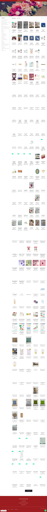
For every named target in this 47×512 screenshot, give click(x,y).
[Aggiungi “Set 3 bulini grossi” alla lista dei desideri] (45, 286)
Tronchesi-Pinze (3, 50)
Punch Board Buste (25, 69)
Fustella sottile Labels (42, 445)
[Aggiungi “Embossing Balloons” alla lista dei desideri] (24, 425)
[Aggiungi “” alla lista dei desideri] (31, 286)
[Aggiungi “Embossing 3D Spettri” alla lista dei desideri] (39, 87)
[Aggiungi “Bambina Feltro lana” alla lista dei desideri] (45, 362)
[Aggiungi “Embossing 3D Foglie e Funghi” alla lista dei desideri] (33, 87)
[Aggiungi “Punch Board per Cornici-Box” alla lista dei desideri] (33, 62)
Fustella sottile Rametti (37, 215)
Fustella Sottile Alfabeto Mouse (32, 56)
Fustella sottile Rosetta (26, 203)
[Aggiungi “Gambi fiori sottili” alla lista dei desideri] (24, 387)
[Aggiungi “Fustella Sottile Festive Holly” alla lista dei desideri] (21, 87)
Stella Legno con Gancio (20, 134)
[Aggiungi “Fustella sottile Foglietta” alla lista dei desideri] (45, 208)
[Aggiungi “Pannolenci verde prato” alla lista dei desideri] (38, 400)
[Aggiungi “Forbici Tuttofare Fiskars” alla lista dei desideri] (21, 62)
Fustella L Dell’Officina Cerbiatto (31, 30)
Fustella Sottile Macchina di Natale (43, 44)
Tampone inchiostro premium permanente (25, 162)
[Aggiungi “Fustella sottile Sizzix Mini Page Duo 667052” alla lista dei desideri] (38, 299)
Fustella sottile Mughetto (14, 215)
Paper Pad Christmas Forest (14, 120)
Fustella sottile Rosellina (31, 203)
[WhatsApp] (45, 508)
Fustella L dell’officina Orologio (42, 281)
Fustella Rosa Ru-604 (35, 331)
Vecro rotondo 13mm (28, 356)
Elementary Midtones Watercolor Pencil (35, 319)
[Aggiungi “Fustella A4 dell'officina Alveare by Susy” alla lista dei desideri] (31, 362)
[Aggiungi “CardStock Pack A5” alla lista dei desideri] (21, 74)
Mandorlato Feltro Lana (15, 344)
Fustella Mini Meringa (31, 43)
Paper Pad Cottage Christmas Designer (20, 121)
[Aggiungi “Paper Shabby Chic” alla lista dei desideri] (31, 299)
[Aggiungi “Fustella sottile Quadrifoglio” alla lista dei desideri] (45, 195)
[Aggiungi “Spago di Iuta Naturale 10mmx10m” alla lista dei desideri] (24, 412)
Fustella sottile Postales (42, 433)
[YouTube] (39, 3)
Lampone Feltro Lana (42, 344)
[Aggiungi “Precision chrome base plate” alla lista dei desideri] (17, 349)
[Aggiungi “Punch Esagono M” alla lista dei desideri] (38, 349)
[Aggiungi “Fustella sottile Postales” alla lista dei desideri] (45, 425)
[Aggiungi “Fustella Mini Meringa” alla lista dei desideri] (33, 35)
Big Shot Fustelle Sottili (4, 26)
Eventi (25, 3)
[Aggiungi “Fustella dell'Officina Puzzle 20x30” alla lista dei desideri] (31, 387)
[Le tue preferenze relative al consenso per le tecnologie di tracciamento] (3, 510)
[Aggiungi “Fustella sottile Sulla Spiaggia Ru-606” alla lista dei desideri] (31, 324)
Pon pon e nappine (37, 228)
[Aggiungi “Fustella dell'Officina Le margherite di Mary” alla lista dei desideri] (31, 233)
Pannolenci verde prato (35, 408)
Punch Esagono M (35, 356)
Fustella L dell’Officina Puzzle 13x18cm (21, 369)
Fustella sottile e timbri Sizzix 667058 (15, 319)
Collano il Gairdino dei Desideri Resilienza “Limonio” (14, 268)
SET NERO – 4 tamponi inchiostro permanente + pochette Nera (31, 162)
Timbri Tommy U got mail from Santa (28, 446)
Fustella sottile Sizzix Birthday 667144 (26, 177)
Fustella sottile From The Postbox (35, 433)
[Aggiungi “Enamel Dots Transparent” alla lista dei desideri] (24, 451)
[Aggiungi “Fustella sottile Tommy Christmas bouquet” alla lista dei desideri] (45, 477)
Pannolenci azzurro (14, 407)
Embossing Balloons (21, 432)
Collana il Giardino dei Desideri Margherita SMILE (14, 282)
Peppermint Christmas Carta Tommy (29, 471)
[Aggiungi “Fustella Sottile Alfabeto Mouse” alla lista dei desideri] (33, 48)
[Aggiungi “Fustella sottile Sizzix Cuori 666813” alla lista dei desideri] (45, 299)
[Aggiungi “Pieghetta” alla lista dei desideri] (39, 62)
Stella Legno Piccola (31, 134)
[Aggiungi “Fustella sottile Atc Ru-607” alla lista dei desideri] (17, 324)
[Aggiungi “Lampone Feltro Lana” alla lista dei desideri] (45, 337)
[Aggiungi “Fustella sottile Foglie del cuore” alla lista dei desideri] (27, 208)
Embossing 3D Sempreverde (14, 107)
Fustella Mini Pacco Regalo (25, 43)
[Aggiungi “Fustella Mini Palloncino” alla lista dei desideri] (17, 233)
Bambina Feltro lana (42, 369)
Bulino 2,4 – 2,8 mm (43, 69)
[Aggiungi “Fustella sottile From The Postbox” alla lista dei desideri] (38, 425)
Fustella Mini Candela (37, 43)
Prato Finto (35, 484)
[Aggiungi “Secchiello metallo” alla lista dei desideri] (31, 273)
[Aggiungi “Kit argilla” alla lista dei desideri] (24, 286)
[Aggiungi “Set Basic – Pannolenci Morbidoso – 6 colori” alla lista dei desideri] (24, 246)
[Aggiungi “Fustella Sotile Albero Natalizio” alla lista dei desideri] (27, 48)
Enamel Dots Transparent (21, 459)
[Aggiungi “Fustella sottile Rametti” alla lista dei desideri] (39, 208)
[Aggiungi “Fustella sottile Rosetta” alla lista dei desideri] (27, 195)
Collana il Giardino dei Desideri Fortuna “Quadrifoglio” (28, 268)
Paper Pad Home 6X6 (37, 107)
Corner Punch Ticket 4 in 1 (43, 176)
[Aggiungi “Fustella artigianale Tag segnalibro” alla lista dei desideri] (31, 477)
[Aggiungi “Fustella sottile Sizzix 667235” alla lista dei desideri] (39, 139)
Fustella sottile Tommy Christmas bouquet (43, 485)
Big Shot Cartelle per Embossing (5, 27)
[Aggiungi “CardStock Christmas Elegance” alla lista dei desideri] (33, 74)
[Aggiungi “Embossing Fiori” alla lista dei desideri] (17, 425)
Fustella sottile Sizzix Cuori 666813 (42, 307)
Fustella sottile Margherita (26, 190)
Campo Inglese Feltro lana (21, 382)
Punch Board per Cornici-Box (31, 69)
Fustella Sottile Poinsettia (26, 95)
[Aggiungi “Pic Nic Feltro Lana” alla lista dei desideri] (31, 337)
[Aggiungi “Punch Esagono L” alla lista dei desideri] (45, 349)
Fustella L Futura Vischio (26, 30)
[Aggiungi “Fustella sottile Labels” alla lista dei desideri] (45, 438)
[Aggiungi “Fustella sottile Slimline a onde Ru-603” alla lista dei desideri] (45, 324)
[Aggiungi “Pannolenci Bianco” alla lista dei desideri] (31, 400)
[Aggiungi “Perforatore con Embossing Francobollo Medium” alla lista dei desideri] (31, 425)
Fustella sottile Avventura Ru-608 (42, 319)
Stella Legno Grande (25, 134)
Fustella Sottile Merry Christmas (43, 82)
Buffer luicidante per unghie (35, 294)
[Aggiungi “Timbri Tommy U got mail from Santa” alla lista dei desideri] (31, 438)
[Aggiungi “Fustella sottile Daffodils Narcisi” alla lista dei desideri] (24, 349)
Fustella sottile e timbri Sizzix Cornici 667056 (22, 319)
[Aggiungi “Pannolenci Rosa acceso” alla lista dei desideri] (24, 477)
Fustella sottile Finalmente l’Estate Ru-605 (21, 332)
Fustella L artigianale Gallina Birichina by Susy (14, 485)
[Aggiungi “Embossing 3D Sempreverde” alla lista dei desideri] (15, 100)
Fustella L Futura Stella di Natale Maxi (20, 30)
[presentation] (29, 25)
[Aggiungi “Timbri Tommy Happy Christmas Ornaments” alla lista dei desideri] (24, 438)
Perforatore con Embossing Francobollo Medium (29, 433)
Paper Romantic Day (21, 306)
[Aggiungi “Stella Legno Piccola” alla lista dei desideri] (33, 126)
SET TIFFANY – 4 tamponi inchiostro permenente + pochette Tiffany (43, 148)
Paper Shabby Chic (28, 306)
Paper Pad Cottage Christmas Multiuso (37, 121)
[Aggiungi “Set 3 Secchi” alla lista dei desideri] (21, 35)
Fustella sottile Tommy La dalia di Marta (29, 254)
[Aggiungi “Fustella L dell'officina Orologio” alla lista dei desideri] (45, 273)
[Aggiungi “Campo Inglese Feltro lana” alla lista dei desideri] (24, 375)
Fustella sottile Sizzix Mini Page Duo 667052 (35, 307)
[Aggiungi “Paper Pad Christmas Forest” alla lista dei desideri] (15, 112)
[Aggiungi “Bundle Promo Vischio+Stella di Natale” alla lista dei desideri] (15, 22)
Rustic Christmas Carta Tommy (15, 471)
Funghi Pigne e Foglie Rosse (37, 134)
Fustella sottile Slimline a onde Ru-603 (42, 332)
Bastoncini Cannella (25, 147)
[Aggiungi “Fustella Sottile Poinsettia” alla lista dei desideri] (27, 87)
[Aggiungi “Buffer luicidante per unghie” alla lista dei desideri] (38, 286)
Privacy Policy (11, 509)
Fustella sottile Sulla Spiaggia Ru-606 (28, 332)
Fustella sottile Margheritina (20, 215)
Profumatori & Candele (4, 45)
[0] (44, 4)
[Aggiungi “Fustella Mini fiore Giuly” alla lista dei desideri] (38, 273)
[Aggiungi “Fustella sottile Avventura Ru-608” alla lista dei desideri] (45, 311)
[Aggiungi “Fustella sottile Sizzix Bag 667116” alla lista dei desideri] (31, 311)
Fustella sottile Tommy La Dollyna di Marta (43, 241)
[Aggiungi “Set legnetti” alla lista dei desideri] (38, 362)
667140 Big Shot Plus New (14, 190)
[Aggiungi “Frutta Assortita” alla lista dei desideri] (15, 139)
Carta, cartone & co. (4, 35)
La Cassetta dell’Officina (31, 228)
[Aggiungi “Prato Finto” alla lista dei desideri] (38, 477)
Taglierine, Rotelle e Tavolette (5, 48)
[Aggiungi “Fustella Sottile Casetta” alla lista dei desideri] (45, 48)
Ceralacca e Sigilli (3, 34)
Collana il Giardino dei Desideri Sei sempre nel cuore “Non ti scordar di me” (42, 255)
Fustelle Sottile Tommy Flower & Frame (35, 446)
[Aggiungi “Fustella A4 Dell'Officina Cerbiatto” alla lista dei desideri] (39, 22)
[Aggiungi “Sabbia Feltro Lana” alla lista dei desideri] (24, 337)
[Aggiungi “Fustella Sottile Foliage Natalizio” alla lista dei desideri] (15, 48)
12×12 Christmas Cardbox (32, 107)
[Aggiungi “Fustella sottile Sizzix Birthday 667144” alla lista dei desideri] (27, 169)
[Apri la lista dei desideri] (27, 182)
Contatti (33, 3)
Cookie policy (16, 509)
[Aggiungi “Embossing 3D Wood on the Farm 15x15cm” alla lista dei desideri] (21, 220)
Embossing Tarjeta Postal (42, 420)
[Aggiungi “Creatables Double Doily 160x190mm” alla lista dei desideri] (27, 220)
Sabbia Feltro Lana (21, 344)
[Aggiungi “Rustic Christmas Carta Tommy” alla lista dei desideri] (17, 464)
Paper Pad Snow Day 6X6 (43, 107)
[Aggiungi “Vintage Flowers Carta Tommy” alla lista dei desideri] (38, 451)
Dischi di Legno (26, 107)
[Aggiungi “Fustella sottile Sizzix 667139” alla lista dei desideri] (15, 169)
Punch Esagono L (42, 356)
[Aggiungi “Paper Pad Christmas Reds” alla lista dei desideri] (45, 112)
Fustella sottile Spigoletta (14, 203)
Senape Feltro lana (14, 382)
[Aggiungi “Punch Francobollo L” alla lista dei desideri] (17, 387)
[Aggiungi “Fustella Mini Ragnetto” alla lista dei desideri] (45, 451)
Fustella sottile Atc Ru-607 (15, 332)
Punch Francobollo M (14, 369)
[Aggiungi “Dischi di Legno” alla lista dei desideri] (27, 100)
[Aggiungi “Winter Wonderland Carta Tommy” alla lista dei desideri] (38, 464)
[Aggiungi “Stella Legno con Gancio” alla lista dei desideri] (21, 126)
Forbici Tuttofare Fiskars (20, 69)
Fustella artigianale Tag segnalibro (28, 485)
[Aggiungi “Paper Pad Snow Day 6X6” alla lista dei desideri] (45, 100)
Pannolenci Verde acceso (42, 408)
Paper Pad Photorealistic (31, 120)
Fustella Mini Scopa (43, 30)
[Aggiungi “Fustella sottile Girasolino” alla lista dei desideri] (39, 182)
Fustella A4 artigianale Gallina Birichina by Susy (42, 472)
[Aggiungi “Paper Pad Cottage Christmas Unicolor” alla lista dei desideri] (27, 112)
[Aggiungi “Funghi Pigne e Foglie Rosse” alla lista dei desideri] (39, 126)
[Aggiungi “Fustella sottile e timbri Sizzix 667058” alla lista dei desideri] (17, 311)
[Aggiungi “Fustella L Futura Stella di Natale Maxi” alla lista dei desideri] (21, 22)
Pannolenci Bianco (28, 407)
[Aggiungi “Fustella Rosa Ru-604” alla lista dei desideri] (38, 324)
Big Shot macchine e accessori (5, 22)
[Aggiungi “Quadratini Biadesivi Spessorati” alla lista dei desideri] (39, 74)
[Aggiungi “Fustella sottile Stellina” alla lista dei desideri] (33, 208)
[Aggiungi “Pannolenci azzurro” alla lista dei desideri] (17, 400)
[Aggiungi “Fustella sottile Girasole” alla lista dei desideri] (39, 195)
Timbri (2, 49)
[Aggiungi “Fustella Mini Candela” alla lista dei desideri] (39, 35)
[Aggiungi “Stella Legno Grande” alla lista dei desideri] (27, 126)
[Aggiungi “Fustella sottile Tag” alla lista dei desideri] (33, 169)
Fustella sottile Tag (31, 176)
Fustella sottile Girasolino (37, 190)
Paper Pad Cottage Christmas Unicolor (25, 121)
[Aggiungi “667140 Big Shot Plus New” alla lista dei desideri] (15, 182)
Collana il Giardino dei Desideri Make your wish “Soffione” (21, 282)
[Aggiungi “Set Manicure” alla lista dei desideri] (15, 35)
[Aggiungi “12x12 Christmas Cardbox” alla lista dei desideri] (33, 100)
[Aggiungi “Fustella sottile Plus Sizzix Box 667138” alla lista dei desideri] (45, 154)
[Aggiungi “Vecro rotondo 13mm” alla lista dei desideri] (31, 349)
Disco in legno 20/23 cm (14, 420)
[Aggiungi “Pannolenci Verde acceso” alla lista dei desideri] (45, 400)
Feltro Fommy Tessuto (4, 39)
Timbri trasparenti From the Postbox (14, 446)
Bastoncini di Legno (20, 107)
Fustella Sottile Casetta (43, 56)
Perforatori (2, 46)
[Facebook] (36, 3)
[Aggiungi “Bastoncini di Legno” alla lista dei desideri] (21, 100)
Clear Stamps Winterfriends (14, 95)
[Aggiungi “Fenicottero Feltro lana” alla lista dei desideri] (31, 375)
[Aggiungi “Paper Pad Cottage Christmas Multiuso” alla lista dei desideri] (39, 112)
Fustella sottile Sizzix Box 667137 (20, 176)
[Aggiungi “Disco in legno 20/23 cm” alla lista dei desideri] (17, 412)
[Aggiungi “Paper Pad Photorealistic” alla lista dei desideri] (33, 112)
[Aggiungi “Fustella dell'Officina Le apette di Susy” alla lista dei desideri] (24, 233)
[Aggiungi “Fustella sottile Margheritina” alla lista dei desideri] (21, 208)
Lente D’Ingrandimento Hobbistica (14, 82)
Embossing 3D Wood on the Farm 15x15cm (20, 228)
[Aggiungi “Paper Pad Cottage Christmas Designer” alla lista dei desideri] (21, 112)
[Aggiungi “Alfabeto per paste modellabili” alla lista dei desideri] (17, 286)
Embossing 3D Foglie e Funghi (31, 95)
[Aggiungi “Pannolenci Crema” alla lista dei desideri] (24, 400)
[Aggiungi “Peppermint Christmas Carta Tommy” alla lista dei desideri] (31, 464)
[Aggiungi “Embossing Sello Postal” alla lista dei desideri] (38, 412)
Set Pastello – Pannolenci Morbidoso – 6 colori (15, 255)
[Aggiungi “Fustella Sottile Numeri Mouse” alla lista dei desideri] (39, 48)
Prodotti (16, 3)
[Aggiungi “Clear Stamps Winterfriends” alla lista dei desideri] (15, 87)
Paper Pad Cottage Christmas (14, 134)
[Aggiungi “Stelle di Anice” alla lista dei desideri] (21, 139)
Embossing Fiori (15, 432)
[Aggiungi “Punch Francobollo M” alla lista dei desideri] (17, 362)
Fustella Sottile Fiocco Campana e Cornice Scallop (20, 57)
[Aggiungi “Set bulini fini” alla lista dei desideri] (17, 299)
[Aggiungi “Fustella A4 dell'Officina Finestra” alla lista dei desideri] (31, 451)
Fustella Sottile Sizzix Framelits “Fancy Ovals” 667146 (37, 177)
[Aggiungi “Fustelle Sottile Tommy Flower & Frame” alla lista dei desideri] (38, 438)
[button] (15, 23)
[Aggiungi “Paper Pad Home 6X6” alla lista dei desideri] (39, 100)
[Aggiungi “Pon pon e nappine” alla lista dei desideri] (39, 220)
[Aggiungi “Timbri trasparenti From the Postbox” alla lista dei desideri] (17, 438)
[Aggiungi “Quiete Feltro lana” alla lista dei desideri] (38, 337)
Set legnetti (35, 369)
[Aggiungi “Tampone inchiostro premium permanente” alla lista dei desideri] (27, 154)
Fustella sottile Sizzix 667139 (14, 176)
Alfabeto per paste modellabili (14, 294)
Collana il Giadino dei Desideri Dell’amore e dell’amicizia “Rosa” (42, 268)
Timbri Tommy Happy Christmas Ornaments (22, 446)
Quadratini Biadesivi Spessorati (37, 82)
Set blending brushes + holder (31, 147)
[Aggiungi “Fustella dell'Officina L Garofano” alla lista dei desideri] (38, 387)
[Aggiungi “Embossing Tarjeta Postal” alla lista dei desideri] (45, 412)
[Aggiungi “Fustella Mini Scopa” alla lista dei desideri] (45, 22)
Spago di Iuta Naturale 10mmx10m (21, 420)
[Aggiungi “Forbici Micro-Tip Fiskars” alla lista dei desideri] (15, 62)
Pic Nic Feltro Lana (28, 344)
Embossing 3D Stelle (43, 95)
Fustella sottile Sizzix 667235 (37, 147)
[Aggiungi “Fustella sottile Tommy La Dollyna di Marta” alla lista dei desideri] (45, 233)
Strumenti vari (3, 47)
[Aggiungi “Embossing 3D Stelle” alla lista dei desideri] (45, 87)
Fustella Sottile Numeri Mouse (37, 56)
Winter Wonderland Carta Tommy (35, 471)
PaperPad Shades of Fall (26, 82)
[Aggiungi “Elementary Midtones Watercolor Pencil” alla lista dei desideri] (38, 311)
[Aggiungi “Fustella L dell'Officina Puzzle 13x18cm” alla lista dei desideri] (24, 362)
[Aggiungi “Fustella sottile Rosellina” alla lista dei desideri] (33, 195)
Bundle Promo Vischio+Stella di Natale (14, 30)
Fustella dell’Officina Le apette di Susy (22, 241)
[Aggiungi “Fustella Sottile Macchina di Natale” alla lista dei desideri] (45, 35)
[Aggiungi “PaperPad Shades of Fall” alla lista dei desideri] (27, 74)
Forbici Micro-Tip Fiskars (14, 69)
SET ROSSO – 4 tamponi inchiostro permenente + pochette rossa (14, 162)
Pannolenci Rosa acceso (22, 485)
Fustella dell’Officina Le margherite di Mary (29, 241)
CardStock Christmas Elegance (31, 82)
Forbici (2, 40)
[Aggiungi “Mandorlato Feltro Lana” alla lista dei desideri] (17, 337)
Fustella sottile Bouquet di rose (32, 190)
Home (13, 3)
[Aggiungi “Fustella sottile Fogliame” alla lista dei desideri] (15, 220)
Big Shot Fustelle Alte (4, 23)
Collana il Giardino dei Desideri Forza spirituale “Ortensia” (21, 268)
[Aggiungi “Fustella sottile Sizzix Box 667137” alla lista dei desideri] (21, 169)
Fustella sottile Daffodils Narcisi (22, 357)
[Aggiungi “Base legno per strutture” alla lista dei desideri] (45, 220)
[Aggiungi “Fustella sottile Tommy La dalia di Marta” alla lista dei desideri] (31, 246)
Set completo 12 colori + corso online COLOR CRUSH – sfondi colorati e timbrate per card (20, 163)
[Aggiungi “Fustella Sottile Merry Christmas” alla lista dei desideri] (45, 74)
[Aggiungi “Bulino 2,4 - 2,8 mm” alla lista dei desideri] (45, 62)
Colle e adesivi (3, 36)
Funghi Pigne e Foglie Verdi (43, 134)
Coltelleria (2, 37)
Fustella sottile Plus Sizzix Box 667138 (43, 162)
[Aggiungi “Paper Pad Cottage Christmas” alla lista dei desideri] (15, 126)
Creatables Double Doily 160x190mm (25, 228)
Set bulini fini (14, 306)
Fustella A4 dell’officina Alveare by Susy (29, 370)
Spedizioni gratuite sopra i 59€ (23, 0)
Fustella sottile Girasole (37, 203)
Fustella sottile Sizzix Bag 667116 (28, 319)
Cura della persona (3, 38)
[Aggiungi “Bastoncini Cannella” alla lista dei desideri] (27, 139)
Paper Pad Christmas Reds (43, 120)
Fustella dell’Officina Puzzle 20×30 (28, 395)
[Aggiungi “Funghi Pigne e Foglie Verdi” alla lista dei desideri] (45, 126)
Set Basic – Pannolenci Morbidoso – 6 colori (22, 254)
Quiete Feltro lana (35, 344)
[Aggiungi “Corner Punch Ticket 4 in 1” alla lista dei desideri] (45, 169)
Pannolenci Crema (21, 407)
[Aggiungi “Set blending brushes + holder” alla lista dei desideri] (33, 139)
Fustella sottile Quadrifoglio (43, 203)
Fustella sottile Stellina (31, 215)
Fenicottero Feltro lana (29, 382)
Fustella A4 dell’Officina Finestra (28, 459)
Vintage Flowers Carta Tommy (35, 459)
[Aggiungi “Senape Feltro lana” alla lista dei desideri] (17, 375)
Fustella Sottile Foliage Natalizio (14, 56)
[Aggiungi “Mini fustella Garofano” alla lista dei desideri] (45, 387)
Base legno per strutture (43, 228)
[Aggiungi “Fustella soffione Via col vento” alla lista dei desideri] (45, 182)
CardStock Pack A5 (20, 82)
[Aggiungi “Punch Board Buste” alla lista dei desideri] (27, 62)
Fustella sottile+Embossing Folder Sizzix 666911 (37, 162)
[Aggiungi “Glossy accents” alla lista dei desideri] (21, 182)
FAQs (2, 509)
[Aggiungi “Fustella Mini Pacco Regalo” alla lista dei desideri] (27, 35)
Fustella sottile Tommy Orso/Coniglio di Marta (36, 254)
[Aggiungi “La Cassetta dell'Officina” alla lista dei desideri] (33, 220)
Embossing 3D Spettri (37, 95)
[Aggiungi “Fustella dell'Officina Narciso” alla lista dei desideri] (45, 375)
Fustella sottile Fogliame (14, 228)
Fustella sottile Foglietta (43, 215)
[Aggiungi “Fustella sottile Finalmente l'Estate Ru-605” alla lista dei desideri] (24, 324)
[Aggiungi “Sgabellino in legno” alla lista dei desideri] (31, 412)
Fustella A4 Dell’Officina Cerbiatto (37, 30)
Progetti (29, 3)
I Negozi (21, 3)
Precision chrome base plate (15, 357)
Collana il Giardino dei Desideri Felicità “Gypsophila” (35, 268)
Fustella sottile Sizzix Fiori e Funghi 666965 (14, 459)
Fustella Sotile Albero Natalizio (26, 56)
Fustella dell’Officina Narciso (42, 382)
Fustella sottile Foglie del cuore (26, 215)
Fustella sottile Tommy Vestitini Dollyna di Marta (36, 241)
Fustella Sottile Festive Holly (20, 95)
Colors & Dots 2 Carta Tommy (21, 471)
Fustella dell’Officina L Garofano (35, 395)
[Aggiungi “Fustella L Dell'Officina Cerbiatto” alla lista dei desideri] (33, 22)
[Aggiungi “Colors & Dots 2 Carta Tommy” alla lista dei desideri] (24, 464)
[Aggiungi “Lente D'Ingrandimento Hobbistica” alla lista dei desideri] (15, 74)
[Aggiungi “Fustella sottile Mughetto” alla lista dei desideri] (15, 208)
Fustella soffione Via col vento (43, 190)
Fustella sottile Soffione (20, 203)
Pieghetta (37, 69)
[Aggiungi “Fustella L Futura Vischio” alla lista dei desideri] (27, 22)
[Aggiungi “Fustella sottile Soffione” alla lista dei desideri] (21, 195)
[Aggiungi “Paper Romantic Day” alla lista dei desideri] (24, 299)
